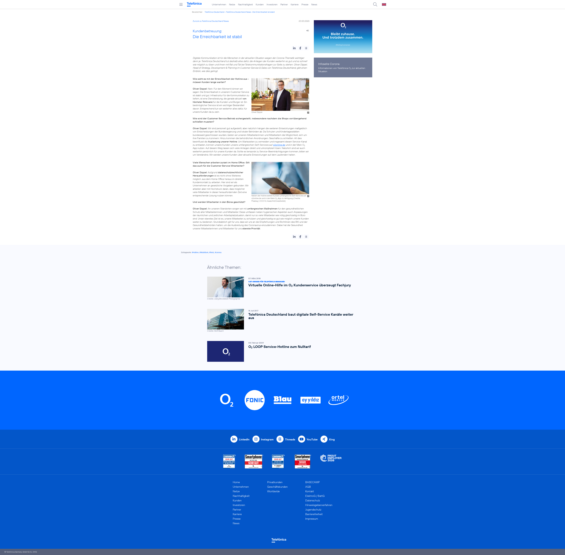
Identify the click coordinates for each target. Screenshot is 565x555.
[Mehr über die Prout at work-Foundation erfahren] (331, 462)
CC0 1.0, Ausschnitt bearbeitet (272, 201)
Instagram (267, 439)
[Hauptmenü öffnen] (181, 4)
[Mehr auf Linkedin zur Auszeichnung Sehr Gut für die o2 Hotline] (278, 462)
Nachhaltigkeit (245, 4)
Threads (290, 439)
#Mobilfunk (204, 252)
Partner (284, 4)
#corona (218, 252)
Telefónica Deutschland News (238, 12)
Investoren (272, 4)
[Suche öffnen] (375, 4)
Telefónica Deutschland (214, 12)
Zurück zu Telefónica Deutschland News (211, 21)
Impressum (311, 518)
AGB (308, 486)
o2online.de (279, 144)
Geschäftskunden (277, 486)
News (314, 4)
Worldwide (273, 491)
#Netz (211, 252)
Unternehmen (219, 4)
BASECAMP (312, 482)
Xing (332, 439)
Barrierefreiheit (314, 514)
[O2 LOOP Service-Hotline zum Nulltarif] (281, 351)
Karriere (295, 4)
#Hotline (195, 252)
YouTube (312, 439)
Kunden (260, 4)
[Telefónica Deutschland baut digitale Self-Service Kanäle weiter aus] (281, 320)
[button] (294, 48)
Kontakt (309, 491)
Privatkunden (274, 482)
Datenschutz (312, 500)
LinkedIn (244, 439)
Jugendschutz (313, 509)
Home (236, 482)
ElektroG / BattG (315, 496)
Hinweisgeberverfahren (318, 505)
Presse (304, 4)
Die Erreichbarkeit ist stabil (263, 12)
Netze (232, 4)
